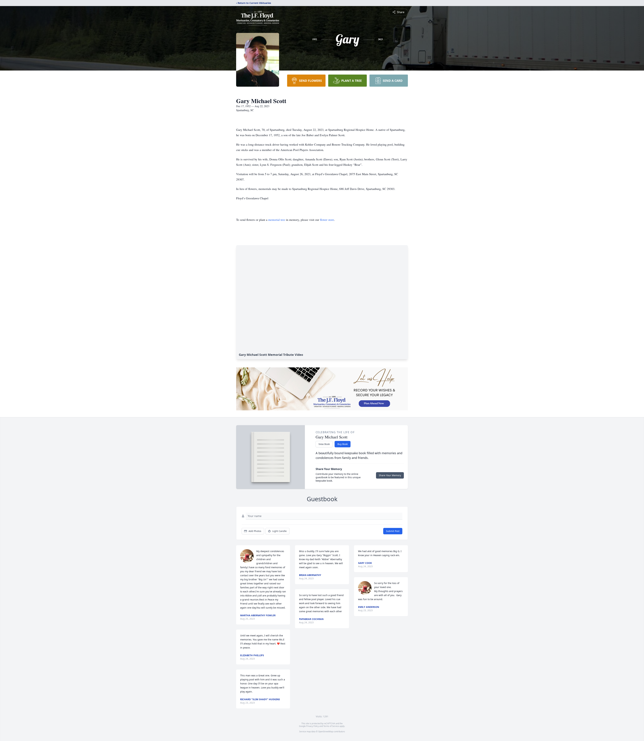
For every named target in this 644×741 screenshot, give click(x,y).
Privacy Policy (312, 726)
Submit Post (392, 531)
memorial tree (276, 220)
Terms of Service (331, 726)
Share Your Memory (390, 475)
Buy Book (342, 444)
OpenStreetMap (325, 731)
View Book (324, 444)
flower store (327, 220)
